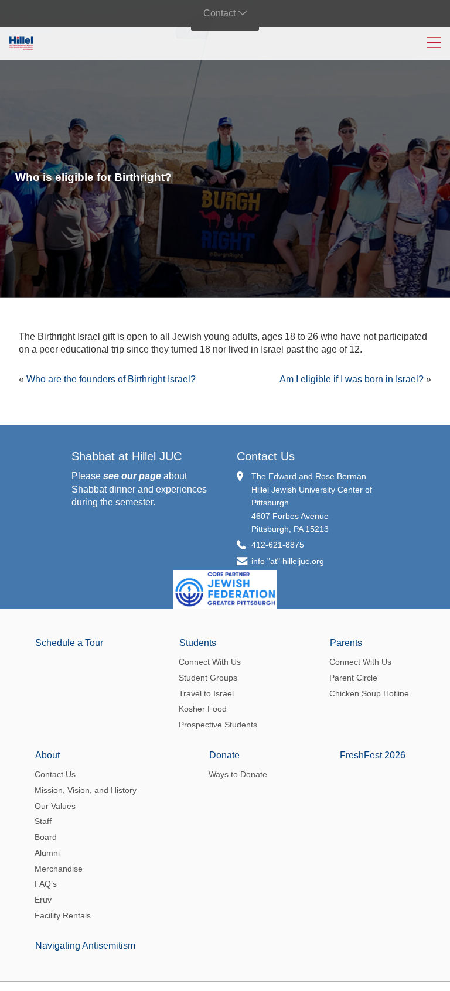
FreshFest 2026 (372, 755)
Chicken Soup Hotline (369, 693)
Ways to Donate (238, 774)
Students (197, 643)
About (47, 755)
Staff (43, 821)
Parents (346, 643)
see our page (132, 476)
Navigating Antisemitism (85, 946)
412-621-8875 (277, 544)
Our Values (55, 806)
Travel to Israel (206, 693)
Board (46, 837)
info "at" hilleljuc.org (287, 561)
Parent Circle (353, 677)
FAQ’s (46, 884)
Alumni (47, 852)
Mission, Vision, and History (86, 790)
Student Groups (208, 677)
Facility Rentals (63, 915)
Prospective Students (218, 724)
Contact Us (266, 456)
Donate (224, 755)
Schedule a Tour (69, 643)
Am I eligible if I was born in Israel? (351, 379)
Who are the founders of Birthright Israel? (111, 379)
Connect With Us (210, 662)
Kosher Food (203, 708)
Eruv (43, 899)
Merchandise (59, 868)
